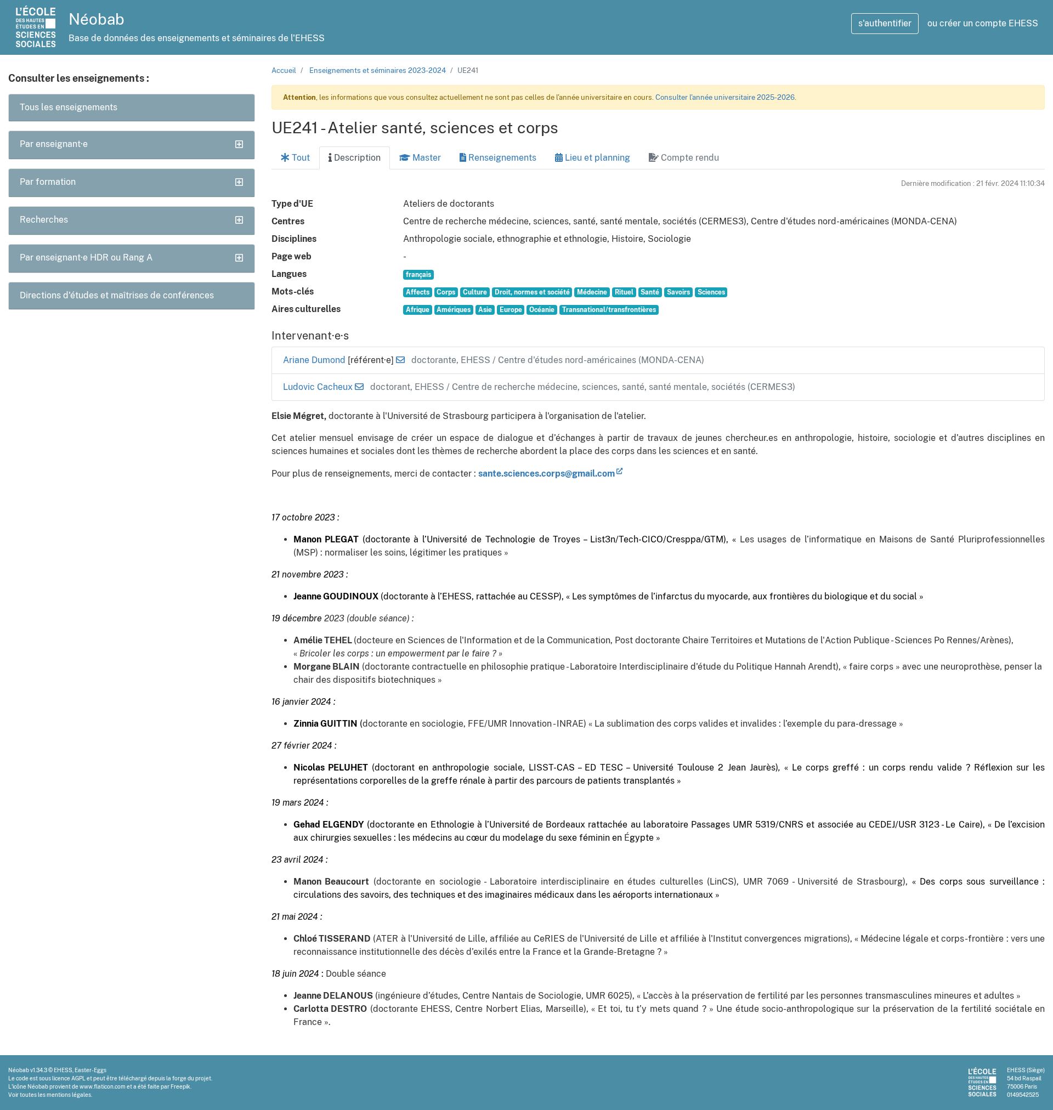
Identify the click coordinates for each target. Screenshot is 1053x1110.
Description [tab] (356, 157)
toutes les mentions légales (55, 1094)
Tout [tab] (300, 157)
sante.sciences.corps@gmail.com (546, 473)
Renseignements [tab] (501, 157)
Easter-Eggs (90, 1070)
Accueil (283, 70)
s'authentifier (885, 23)
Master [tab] (425, 157)
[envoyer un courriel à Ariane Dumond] (400, 360)
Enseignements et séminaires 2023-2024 (377, 70)
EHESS (63, 1070)
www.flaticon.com (103, 1086)
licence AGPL (69, 1078)
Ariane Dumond (315, 360)
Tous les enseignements (68, 107)
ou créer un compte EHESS (982, 23)
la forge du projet (188, 1078)
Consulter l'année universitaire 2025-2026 (725, 97)
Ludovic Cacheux (319, 387)
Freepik (180, 1086)
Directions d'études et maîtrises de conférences (117, 295)
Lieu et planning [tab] (596, 157)
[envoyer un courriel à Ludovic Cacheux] (359, 387)
